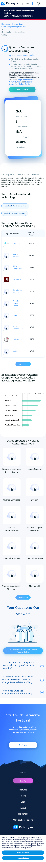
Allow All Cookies (23, 853)
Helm (15, 315)
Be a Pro (23, 781)
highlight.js (17, 279)
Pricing (23, 795)
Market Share (17, 24)
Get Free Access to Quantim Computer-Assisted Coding (23, 651)
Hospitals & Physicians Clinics (15, 206)
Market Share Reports (23, 819)
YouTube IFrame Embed (16, 303)
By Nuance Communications (20, 55)
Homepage (5, 24)
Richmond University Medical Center (21, 83)
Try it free (23, 745)
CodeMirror (17, 339)
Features (23, 789)
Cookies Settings (23, 858)
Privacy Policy (26, 847)
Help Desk (23, 813)
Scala (15, 351)
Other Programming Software (13, 26)
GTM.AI (10, 16)
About (23, 807)
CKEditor (16, 243)
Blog (23, 801)
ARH (19, 82)
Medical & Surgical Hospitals (14, 213)
